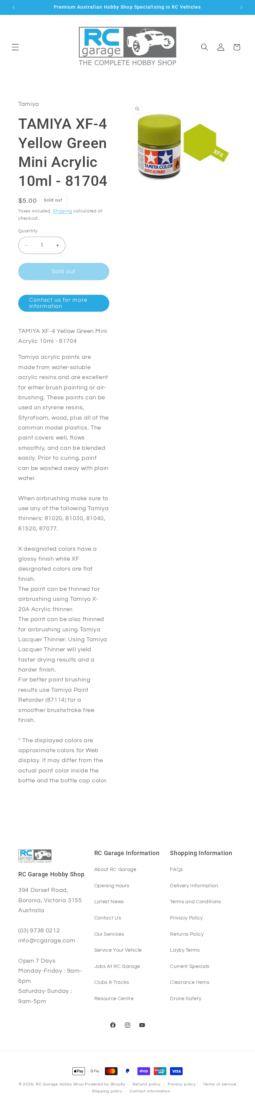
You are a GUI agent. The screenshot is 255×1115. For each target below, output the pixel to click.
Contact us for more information (58, 303)
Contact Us (107, 917)
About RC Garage (115, 869)
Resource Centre (114, 998)
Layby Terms (185, 950)
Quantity (28, 230)
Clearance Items (189, 982)
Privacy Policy (186, 917)
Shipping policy (107, 1091)
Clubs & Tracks (111, 982)
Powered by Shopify (105, 1084)
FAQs (176, 869)
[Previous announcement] (13, 7)
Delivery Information (194, 885)
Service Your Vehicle (118, 950)
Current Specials (190, 966)
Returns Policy (187, 934)
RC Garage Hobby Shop (60, 1084)
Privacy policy (182, 1084)
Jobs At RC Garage (117, 966)
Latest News (109, 901)
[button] (15, 47)
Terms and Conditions (195, 901)
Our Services (109, 934)
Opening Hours (111, 885)
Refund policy (146, 1084)
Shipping (62, 211)
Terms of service (219, 1084)
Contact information (149, 1091)
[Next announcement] (241, 7)
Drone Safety (185, 998)
